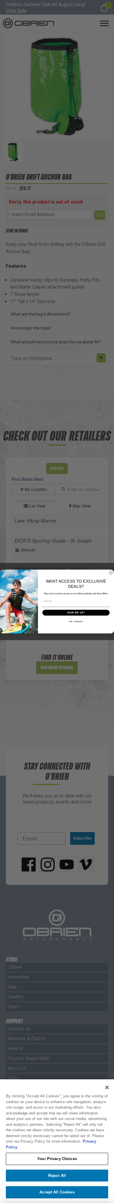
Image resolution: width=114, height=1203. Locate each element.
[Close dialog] (111, 573)
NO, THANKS (76, 621)
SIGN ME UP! (76, 612)
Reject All (57, 1175)
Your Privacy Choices (57, 1159)
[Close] (107, 1087)
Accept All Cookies (56, 1192)
